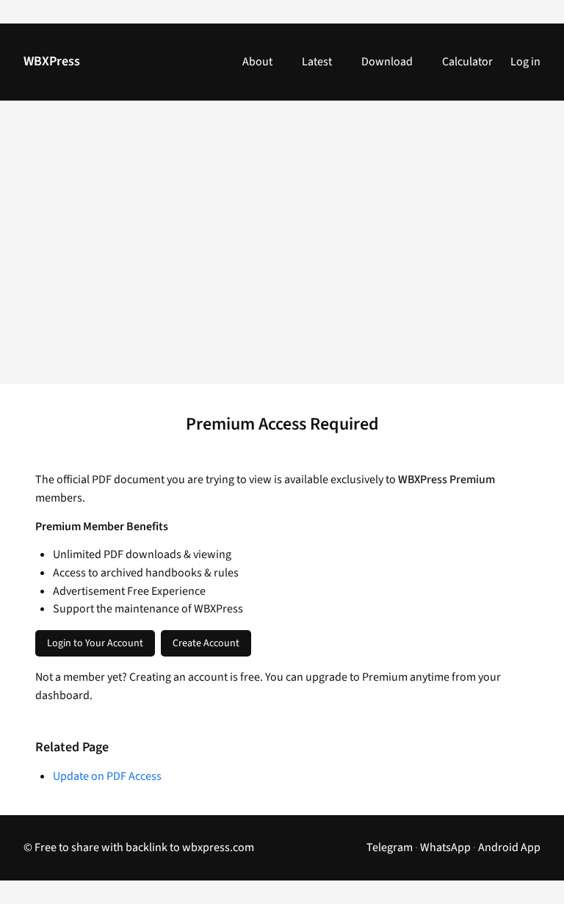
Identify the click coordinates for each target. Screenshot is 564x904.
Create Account (206, 643)
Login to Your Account (95, 643)
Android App (509, 847)
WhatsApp (445, 847)
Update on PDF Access (107, 776)
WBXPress (52, 61)
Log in (525, 62)
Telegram (389, 847)
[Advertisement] (282, 251)
